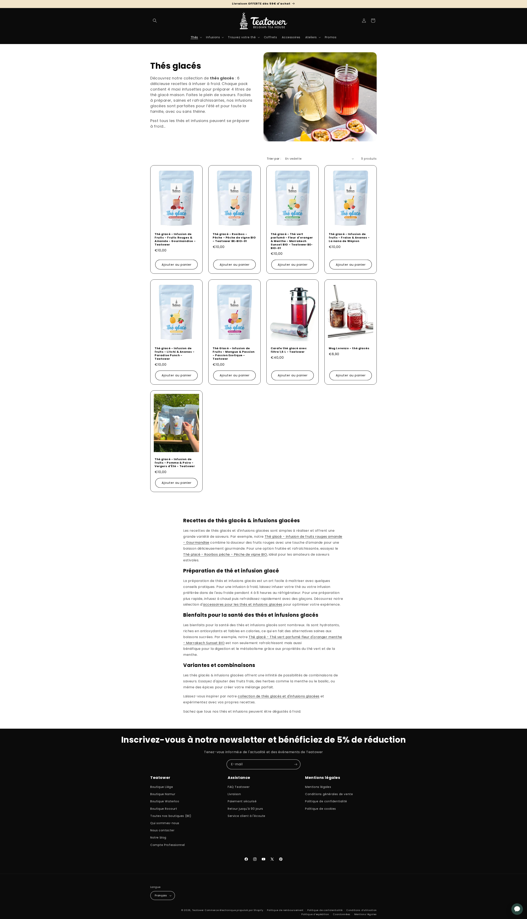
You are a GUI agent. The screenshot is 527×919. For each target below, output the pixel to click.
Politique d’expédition (315, 914)
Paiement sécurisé (242, 801)
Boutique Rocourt (163, 809)
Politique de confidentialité (326, 801)
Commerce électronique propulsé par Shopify (234, 910)
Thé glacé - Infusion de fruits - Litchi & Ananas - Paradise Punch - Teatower (175, 354)
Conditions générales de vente (329, 794)
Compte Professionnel (167, 845)
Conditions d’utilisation (361, 910)
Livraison (234, 794)
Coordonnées (341, 914)
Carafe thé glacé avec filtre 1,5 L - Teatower (289, 350)
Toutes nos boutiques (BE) (170, 816)
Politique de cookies (320, 809)
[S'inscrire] (295, 764)
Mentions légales (318, 787)
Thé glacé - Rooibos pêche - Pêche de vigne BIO (225, 554)
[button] (154, 20)
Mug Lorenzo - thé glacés (349, 348)
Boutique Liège (161, 787)
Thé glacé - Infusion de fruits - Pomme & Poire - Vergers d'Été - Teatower (175, 463)
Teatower (198, 910)
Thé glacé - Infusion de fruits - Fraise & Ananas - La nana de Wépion (349, 238)
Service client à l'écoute (246, 816)
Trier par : (274, 159)
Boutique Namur (162, 794)
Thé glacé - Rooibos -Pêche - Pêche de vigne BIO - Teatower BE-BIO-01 (234, 238)
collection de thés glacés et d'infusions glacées (278, 696)
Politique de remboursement (285, 910)
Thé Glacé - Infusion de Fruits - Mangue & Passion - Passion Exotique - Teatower (234, 354)
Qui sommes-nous (164, 823)
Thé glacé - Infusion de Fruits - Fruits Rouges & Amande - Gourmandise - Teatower (175, 240)
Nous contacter (162, 830)
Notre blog (158, 837)
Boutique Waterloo (164, 801)
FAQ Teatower (239, 787)
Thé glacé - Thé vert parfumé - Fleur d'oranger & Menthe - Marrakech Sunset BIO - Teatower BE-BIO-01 (292, 241)
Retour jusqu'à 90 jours (245, 809)
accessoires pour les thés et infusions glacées (242, 604)
